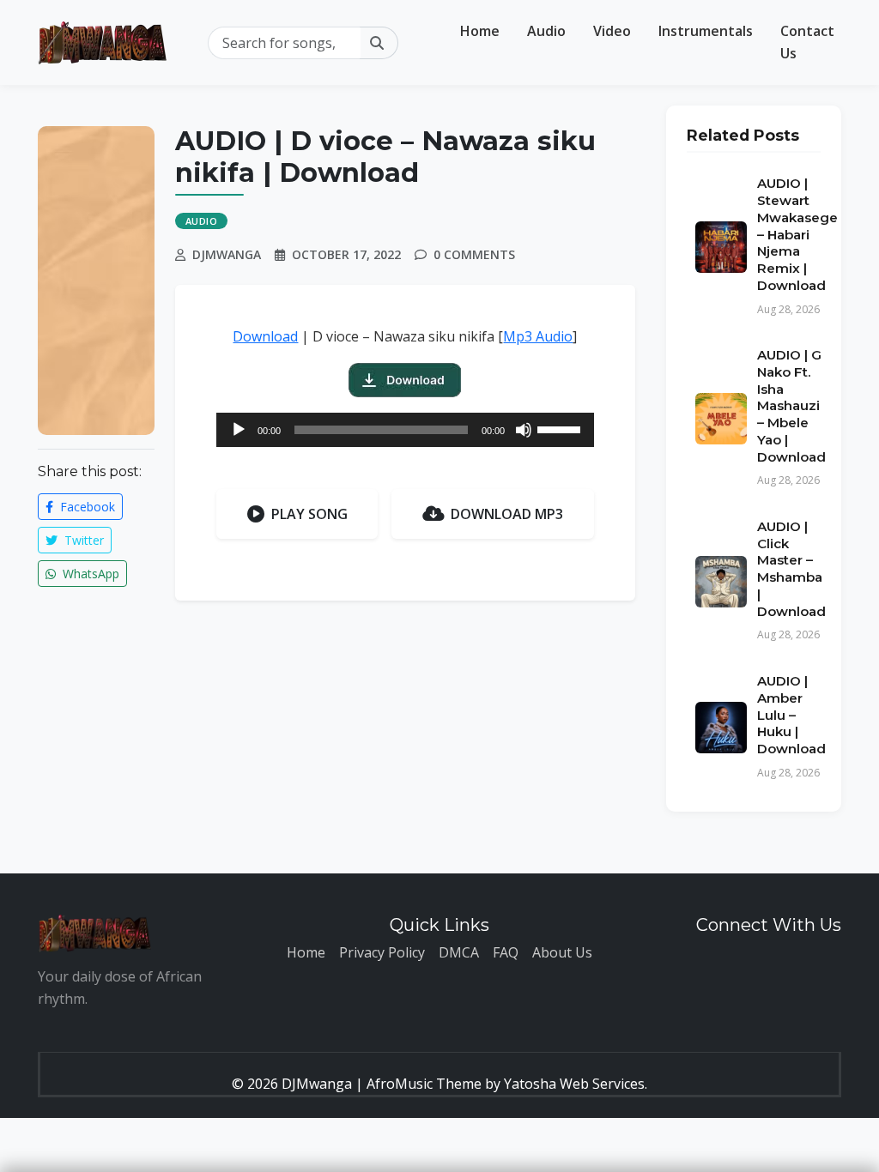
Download (265, 336)
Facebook (86, 506)
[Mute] (523, 429)
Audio (546, 30)
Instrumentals (705, 30)
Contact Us (807, 42)
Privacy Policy (382, 952)
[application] (405, 430)
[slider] (561, 428)
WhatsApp (89, 573)
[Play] (238, 429)
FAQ (505, 952)
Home (480, 30)
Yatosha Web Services (574, 1083)
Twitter (82, 540)
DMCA (459, 952)
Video (612, 30)
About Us (562, 952)
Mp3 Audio (538, 336)
